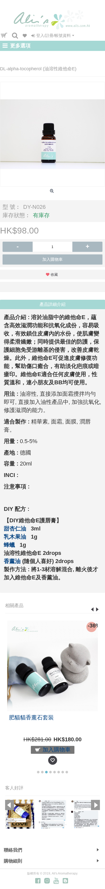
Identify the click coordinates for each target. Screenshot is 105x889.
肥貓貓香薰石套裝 (31, 717)
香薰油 (12, 561)
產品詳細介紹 (52, 304)
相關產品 (14, 605)
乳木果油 (15, 537)
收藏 (54, 274)
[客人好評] (19, 814)
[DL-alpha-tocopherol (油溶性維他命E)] (52, 134)
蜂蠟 (9, 545)
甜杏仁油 (15, 528)
